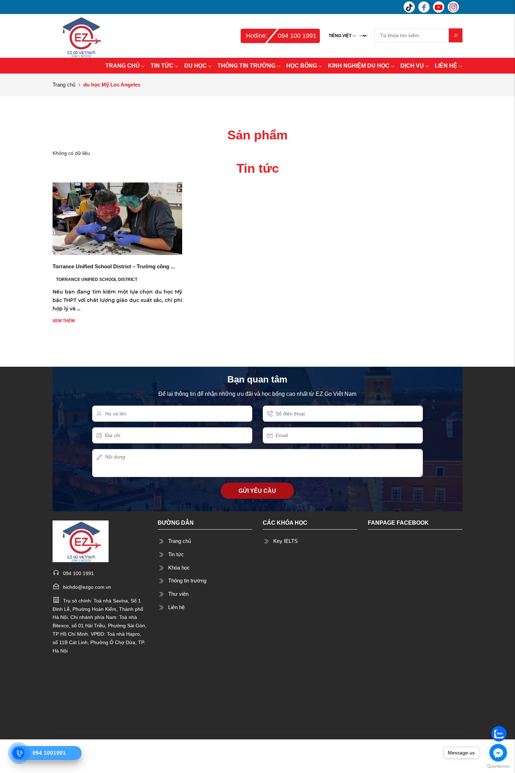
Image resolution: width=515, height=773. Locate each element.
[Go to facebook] (498, 752)
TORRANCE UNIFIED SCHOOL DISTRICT (96, 279)
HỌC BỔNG (301, 66)
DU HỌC (195, 66)
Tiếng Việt (340, 35)
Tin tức (176, 554)
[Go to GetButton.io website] (498, 766)
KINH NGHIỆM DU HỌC (359, 66)
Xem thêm (64, 320)
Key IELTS (285, 541)
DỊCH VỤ (412, 66)
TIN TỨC (162, 66)
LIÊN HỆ (446, 66)
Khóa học (179, 568)
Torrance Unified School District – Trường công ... (114, 266)
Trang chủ (64, 85)
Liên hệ (176, 607)
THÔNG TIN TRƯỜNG (246, 66)
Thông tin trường (187, 581)
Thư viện (178, 594)
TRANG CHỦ (122, 66)
